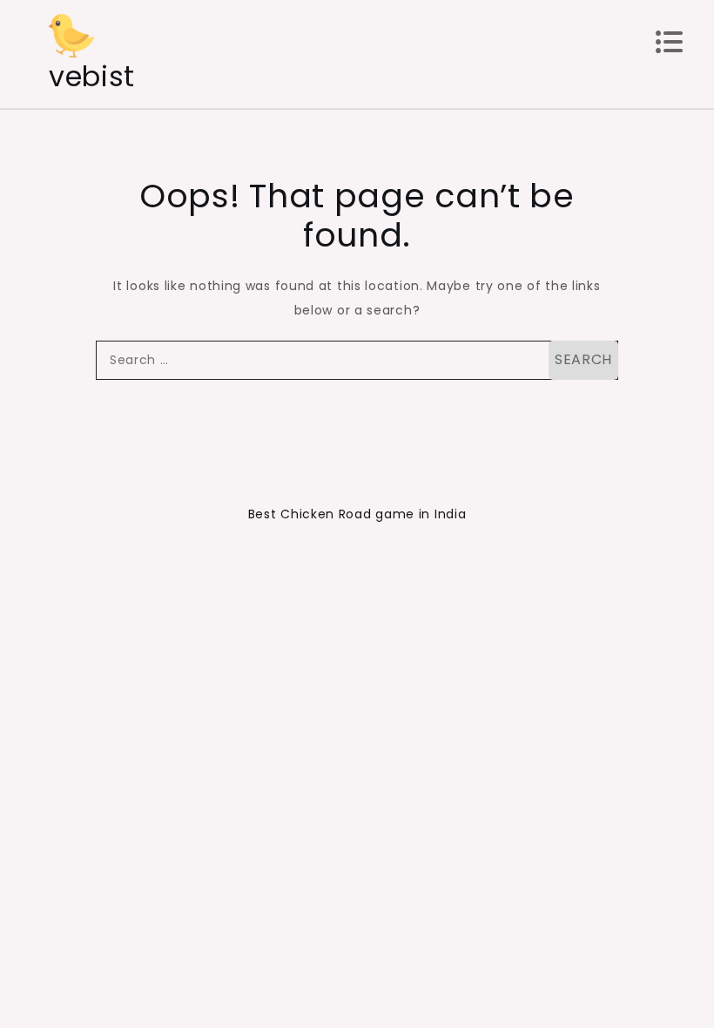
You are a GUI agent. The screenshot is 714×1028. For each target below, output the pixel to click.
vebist (92, 76)
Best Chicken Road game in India (357, 514)
